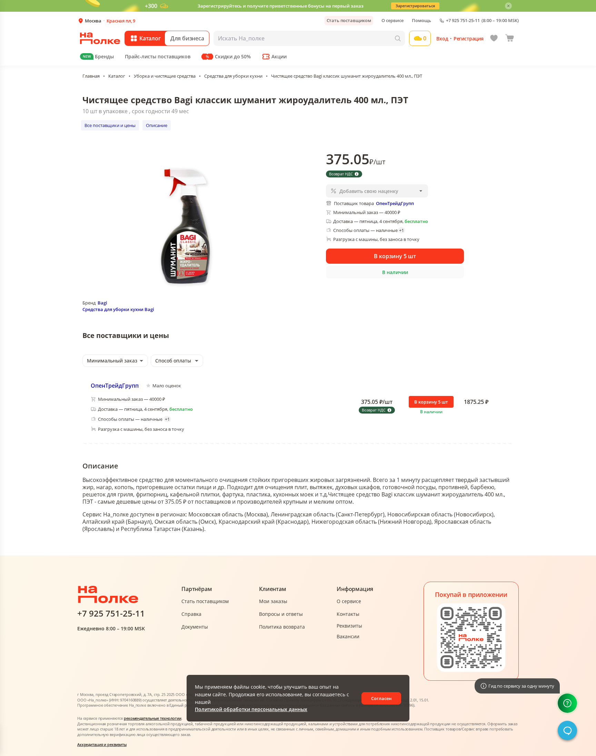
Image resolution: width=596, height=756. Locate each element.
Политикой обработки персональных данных (251, 709)
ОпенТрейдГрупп (115, 385)
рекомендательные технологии (152, 718)
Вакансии (348, 636)
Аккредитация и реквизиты (102, 744)
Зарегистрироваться (415, 5)
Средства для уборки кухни (233, 76)
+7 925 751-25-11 (463, 20)
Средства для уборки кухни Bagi (118, 309)
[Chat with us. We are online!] (567, 730)
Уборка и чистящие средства (165, 76)
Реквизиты (349, 625)
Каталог (116, 76)
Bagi (102, 303)
